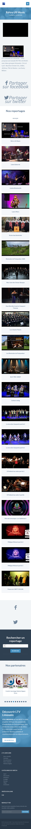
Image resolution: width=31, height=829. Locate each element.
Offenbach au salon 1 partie (15, 495)
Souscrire (25, 812)
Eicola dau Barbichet (15, 235)
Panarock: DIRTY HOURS (15, 589)
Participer (5, 758)
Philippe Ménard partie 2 (15, 542)
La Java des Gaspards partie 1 (15, 447)
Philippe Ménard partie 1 (15, 565)
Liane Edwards (15, 164)
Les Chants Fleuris (15, 329)
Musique (15, 118)
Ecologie (5, 779)
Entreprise (6, 777)
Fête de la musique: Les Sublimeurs (15, 518)
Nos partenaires (7, 760)
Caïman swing (15, 400)
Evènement (6, 784)
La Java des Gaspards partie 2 (15, 424)
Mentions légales (7, 763)
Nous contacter (7, 762)
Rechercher (15, 651)
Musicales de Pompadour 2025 (15, 259)
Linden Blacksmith (15, 188)
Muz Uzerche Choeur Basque (15, 282)
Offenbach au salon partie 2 (15, 471)
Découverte (6, 775)
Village (5, 783)
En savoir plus (9, 740)
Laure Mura (15, 211)
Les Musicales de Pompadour (15, 353)
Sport (4, 774)
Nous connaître (7, 756)
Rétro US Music (15, 141)
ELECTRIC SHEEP (15, 377)
